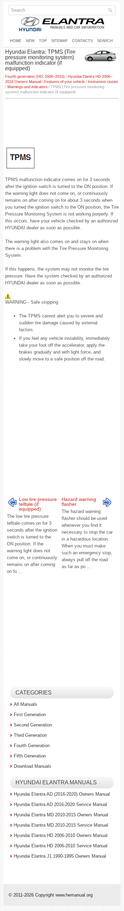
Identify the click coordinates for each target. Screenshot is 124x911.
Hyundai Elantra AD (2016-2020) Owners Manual (62, 794)
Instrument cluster (103, 82)
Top (43, 41)
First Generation (30, 714)
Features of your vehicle (64, 82)
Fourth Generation (32, 745)
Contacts (82, 41)
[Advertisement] (62, 119)
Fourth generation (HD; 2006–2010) (35, 76)
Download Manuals (32, 766)
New (30, 41)
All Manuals (25, 704)
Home (15, 41)
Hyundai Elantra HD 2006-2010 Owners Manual (60, 835)
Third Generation (30, 735)
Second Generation (33, 724)
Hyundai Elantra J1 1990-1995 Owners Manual (60, 856)
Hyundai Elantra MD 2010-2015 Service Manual (61, 825)
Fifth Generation (30, 755)
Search (105, 41)
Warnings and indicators (27, 87)
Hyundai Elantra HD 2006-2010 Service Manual (60, 845)
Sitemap (59, 41)
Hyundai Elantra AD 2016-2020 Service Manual (60, 804)
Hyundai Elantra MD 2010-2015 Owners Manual (61, 814)
